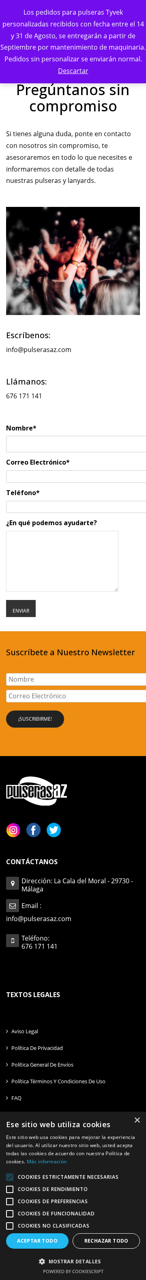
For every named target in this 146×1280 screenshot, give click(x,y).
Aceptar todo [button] (37, 1240)
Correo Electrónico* (38, 462)
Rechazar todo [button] (106, 1240)
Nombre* (21, 428)
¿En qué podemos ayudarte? (51, 522)
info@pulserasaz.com (38, 349)
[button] (73, 1261)
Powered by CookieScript (73, 1271)
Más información (47, 1161)
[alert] (73, 1196)
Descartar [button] (73, 70)
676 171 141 (24, 395)
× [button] (137, 1120)
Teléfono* (23, 492)
